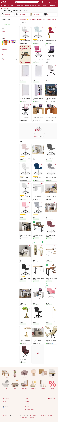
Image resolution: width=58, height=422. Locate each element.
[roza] (11, 40)
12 (55, 202)
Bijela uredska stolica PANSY (25, 196)
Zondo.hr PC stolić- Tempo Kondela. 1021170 (41, 278)
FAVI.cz (31, 415)
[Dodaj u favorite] (30, 66)
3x (25, 39)
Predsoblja (43, 388)
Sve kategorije (53, 5)
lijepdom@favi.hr (7, 398)
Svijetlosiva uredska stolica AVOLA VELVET (41, 216)
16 (55, 183)
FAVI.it (48, 415)
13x (25, 176)
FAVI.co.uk (22, 417)
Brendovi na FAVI (28, 401)
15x (51, 176)
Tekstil (13, 5)
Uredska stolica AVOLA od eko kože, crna (28, 278)
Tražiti (40, 2)
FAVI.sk (34, 415)
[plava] (7, 40)
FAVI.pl (38, 415)
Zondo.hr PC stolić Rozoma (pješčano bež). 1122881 (43, 340)
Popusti (52, 388)
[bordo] (9, 42)
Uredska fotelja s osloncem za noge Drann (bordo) (30, 359)
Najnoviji (44, 19)
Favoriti (40, 19)
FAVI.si (32, 417)
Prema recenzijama (32, 19)
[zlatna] (2, 44)
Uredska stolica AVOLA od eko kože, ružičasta (29, 216)
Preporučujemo (23, 19)
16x (25, 156)
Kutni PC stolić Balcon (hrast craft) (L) (40, 117)
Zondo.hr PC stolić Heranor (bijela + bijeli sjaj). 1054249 (31, 235)
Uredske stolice (5, 51)
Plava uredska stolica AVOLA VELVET (40, 177)
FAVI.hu (45, 415)
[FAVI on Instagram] (5, 407)
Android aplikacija (52, 398)
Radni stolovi (4, 49)
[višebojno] (13, 42)
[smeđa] (6, 42)
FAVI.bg (26, 417)
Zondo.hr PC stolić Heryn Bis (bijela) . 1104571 (29, 301)
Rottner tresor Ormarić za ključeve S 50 (41, 79)
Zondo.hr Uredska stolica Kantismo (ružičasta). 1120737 (31, 117)
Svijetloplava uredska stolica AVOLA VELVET (41, 40)
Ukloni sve (35, 136)
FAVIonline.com (6, 415)
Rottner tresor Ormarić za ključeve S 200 (28, 79)
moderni (3, 59)
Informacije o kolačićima (29, 409)
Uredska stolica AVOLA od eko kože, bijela (28, 177)
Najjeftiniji (49, 19)
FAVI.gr (29, 417)
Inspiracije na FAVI (28, 403)
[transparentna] (11, 42)
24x (38, 176)
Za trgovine (27, 406)
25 (42, 164)
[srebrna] (4, 44)
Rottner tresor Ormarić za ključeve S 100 (28, 98)
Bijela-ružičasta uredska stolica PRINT (27, 40)
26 (30, 164)
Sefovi (3, 54)
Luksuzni (3, 31)
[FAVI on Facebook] (3, 407)
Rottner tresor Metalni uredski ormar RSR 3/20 (42, 98)
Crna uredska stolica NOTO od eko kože (41, 321)
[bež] (7, 42)
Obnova (22, 5)
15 (30, 202)
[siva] (15, 40)
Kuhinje (27, 5)
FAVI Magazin (27, 404)
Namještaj (3, 5)
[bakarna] (6, 44)
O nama (26, 398)
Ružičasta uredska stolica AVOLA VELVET (28, 158)
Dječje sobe (33, 388)
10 (55, 222)
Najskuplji (54, 19)
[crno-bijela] (15, 42)
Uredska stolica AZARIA (50, 79)
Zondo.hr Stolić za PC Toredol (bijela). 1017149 (42, 301)
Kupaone (32, 5)
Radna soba (6, 8)
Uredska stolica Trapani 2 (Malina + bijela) (41, 59)
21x (51, 156)
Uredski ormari (5, 52)
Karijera (4, 401)
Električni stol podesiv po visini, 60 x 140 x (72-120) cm (44, 235)
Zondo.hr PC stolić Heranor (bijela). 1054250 (41, 196)
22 (55, 164)
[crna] (4, 40)
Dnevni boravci (38, 5)
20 (30, 183)
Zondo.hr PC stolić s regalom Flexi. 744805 (41, 258)
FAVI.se (51, 415)
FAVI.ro (41, 415)
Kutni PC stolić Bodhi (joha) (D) (52, 117)
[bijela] (2, 40)
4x (25, 195)
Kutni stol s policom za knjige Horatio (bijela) (42, 158)
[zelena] (2, 42)
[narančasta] (4, 42)
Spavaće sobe (46, 5)
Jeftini (3, 30)
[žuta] (9, 40)
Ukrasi (8, 5)
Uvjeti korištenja (28, 407)
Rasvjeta (18, 5)
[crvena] (6, 40)
